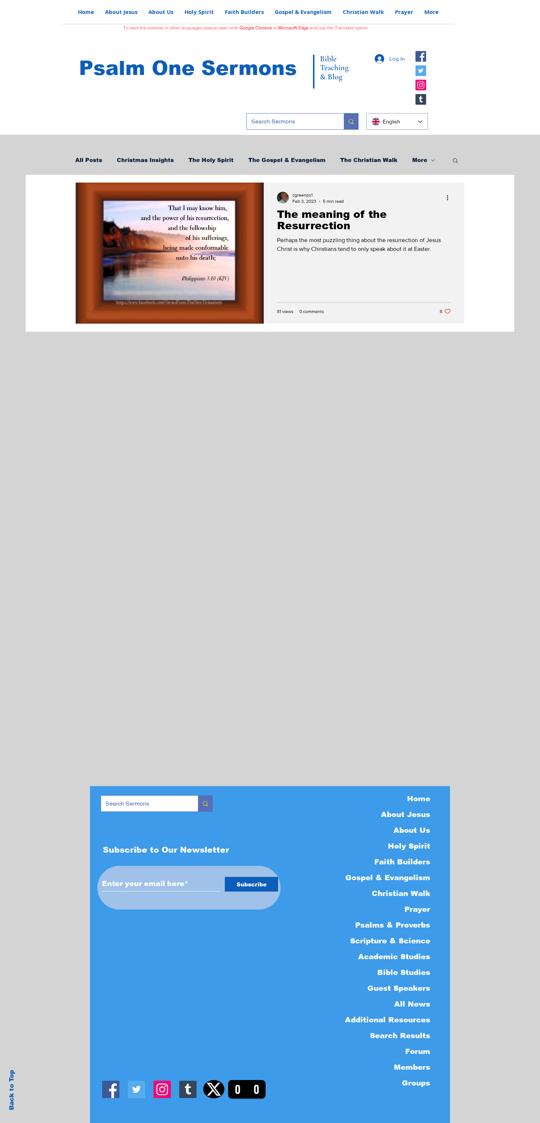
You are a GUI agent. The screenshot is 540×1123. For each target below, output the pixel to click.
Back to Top (11, 1090)
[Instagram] (420, 85)
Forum (417, 1051)
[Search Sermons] (351, 121)
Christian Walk (401, 893)
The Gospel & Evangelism (286, 160)
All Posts (88, 160)
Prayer (417, 909)
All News (412, 1004)
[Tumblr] (420, 99)
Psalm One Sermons (188, 68)
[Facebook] (420, 56)
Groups (416, 1083)
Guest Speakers (398, 988)
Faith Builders (402, 862)
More (419, 160)
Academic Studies (394, 957)
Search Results (400, 1036)
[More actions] (450, 197)
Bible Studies (403, 972)
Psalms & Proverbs (392, 925)
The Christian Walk (368, 160)
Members (412, 1067)
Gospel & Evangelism (387, 878)
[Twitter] (420, 70)
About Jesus (405, 814)
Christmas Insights (145, 160)
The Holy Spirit (211, 160)
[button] (455, 161)
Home (418, 799)
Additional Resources (387, 1020)
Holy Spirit (409, 846)
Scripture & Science (390, 941)
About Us (411, 830)
